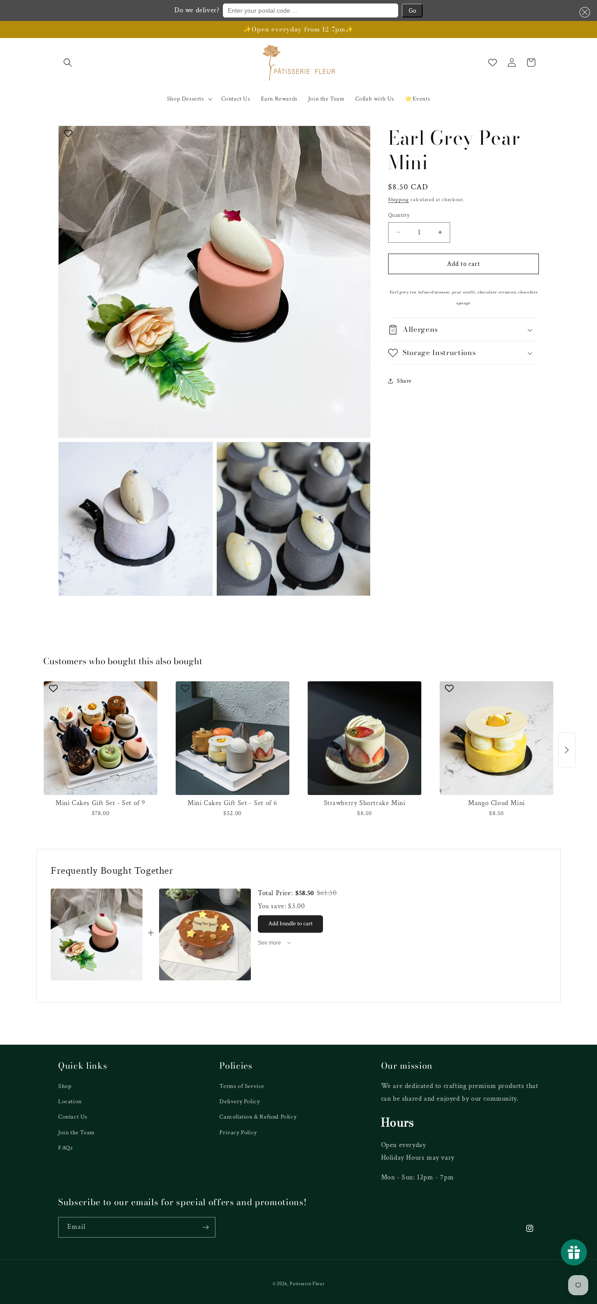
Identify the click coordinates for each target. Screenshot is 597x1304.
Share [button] (404, 381)
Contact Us (72, 1117)
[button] (583, 12)
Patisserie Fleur (307, 1284)
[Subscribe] (205, 1227)
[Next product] (567, 749)
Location (70, 1101)
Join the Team (76, 1133)
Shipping (398, 199)
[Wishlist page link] (492, 62)
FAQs (65, 1148)
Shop (64, 1086)
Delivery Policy (239, 1101)
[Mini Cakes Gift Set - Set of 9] (100, 738)
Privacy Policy (238, 1133)
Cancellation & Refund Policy (257, 1117)
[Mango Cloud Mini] (496, 738)
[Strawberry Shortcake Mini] (364, 738)
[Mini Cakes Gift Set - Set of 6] (232, 738)
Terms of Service (241, 1086)
